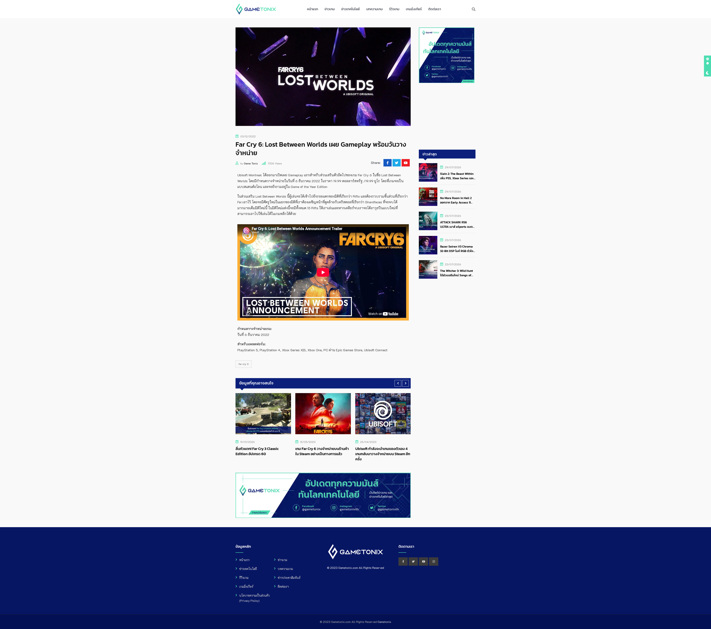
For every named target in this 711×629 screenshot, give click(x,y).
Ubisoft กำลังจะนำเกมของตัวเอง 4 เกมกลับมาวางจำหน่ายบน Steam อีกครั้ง (322, 454)
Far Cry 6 (243, 364)
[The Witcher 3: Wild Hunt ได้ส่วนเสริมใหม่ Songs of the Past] (428, 269)
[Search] (473, 9)
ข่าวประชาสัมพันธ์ (289, 578)
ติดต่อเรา (434, 8)
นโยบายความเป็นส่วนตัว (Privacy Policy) (254, 598)
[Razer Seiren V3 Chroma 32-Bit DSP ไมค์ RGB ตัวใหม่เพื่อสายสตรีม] (428, 245)
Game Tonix (251, 163)
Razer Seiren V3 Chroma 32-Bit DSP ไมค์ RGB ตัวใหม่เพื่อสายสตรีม (457, 251)
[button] (398, 383)
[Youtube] (406, 162)
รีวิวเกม (394, 8)
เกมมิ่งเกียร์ (414, 8)
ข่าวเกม (330, 8)
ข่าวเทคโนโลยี (350, 8)
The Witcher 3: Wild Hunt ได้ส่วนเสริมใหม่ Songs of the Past (456, 275)
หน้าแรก (312, 8)
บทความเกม (374, 8)
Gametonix (384, 622)
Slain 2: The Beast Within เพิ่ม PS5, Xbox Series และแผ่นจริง (457, 178)
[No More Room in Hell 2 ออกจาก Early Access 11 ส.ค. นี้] (428, 196)
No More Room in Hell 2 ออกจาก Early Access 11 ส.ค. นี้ (456, 202)
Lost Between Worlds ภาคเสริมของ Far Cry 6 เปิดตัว (380, 451)
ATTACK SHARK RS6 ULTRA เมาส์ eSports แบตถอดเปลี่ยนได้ (456, 226)
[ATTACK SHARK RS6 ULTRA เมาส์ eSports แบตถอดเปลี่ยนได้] (428, 221)
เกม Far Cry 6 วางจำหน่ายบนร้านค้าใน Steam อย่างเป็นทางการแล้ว (262, 451)
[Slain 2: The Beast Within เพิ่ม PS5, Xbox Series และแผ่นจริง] (428, 172)
